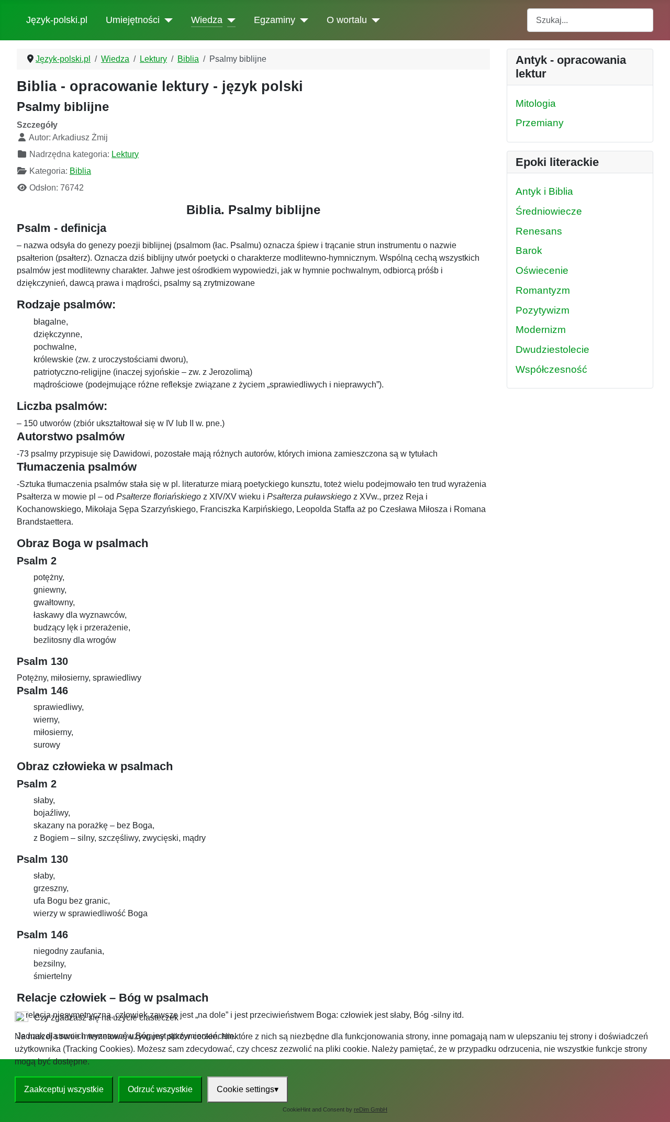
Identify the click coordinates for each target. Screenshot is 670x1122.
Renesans (539, 231)
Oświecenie (542, 270)
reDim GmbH (370, 1109)
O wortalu (347, 20)
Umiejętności (133, 20)
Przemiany (540, 122)
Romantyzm (543, 290)
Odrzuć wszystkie (160, 1089)
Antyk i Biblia (544, 191)
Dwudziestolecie (552, 349)
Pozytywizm (543, 310)
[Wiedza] (229, 20)
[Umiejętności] (166, 20)
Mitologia (536, 103)
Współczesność (551, 369)
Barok (529, 250)
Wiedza (206, 20)
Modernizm (541, 329)
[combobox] (590, 20)
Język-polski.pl (56, 20)
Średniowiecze (549, 211)
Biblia (80, 170)
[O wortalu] (373, 20)
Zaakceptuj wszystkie (64, 1089)
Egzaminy (274, 20)
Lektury (125, 154)
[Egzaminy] (301, 20)
